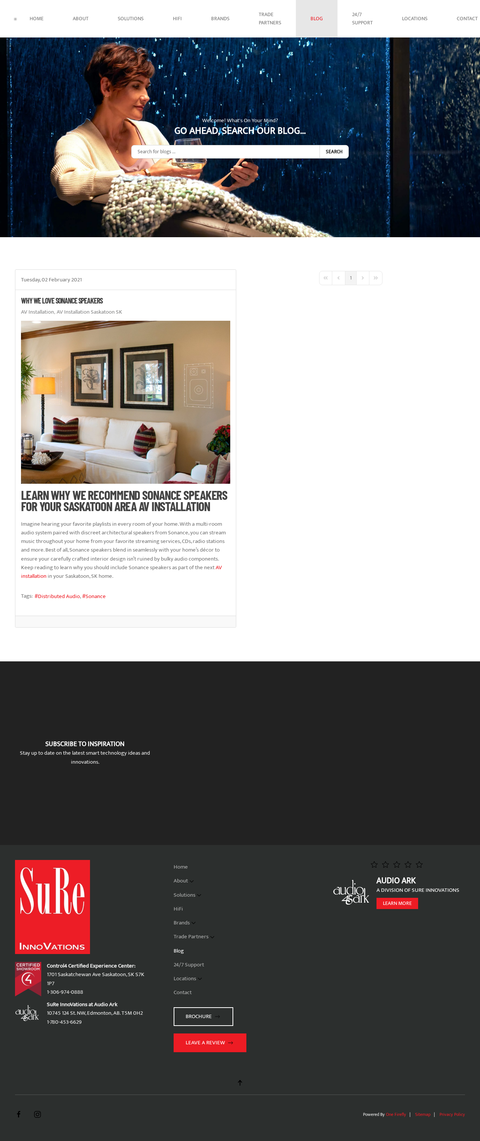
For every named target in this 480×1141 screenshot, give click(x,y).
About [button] (80, 18)
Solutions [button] (131, 18)
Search (334, 152)
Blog (316, 18)
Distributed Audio (59, 596)
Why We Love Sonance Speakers (62, 300)
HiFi (177, 18)
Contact (183, 992)
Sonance (96, 596)
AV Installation (37, 312)
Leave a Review (205, 1042)
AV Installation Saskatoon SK (89, 312)
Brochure (199, 1016)
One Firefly (396, 1114)
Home (37, 18)
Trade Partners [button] (270, 18)
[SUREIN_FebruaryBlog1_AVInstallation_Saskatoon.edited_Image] (125, 402)
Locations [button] (415, 18)
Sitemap (422, 1114)
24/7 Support (362, 18)
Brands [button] (220, 18)
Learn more (397, 903)
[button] (240, 1082)
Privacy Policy (452, 1114)
